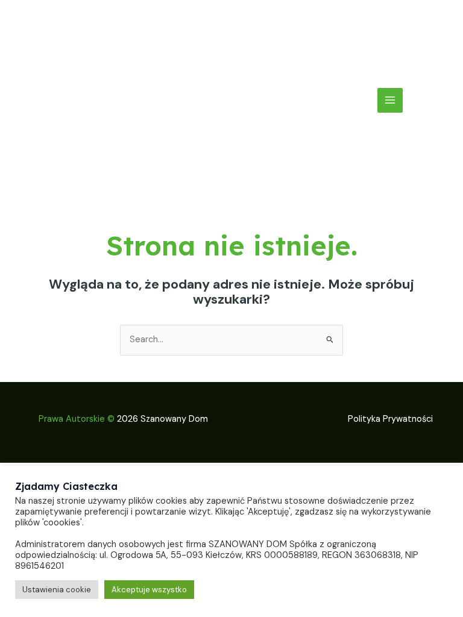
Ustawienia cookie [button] (56, 589)
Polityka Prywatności (390, 419)
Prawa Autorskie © (77, 419)
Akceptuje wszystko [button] (149, 589)
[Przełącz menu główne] (390, 100)
